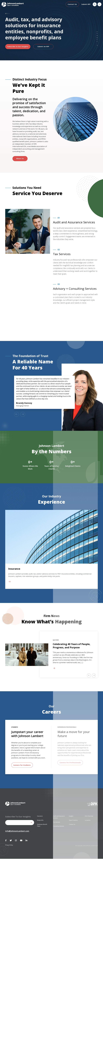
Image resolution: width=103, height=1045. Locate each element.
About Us (20, 158)
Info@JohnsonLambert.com (17, 831)
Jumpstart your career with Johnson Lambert (27, 734)
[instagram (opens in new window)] (16, 840)
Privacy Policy (9, 845)
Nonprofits (40, 820)
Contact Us (72, 4)
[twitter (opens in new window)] (11, 840)
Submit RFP (86, 4)
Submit (31, 822)
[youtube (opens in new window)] (21, 840)
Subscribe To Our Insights (18, 816)
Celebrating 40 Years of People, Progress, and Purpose (71, 645)
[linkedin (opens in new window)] (26, 840)
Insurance (14, 568)
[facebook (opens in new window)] (6, 840)
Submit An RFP (43, 46)
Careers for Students (22, 765)
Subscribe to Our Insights (17, 46)
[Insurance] (9, 581)
